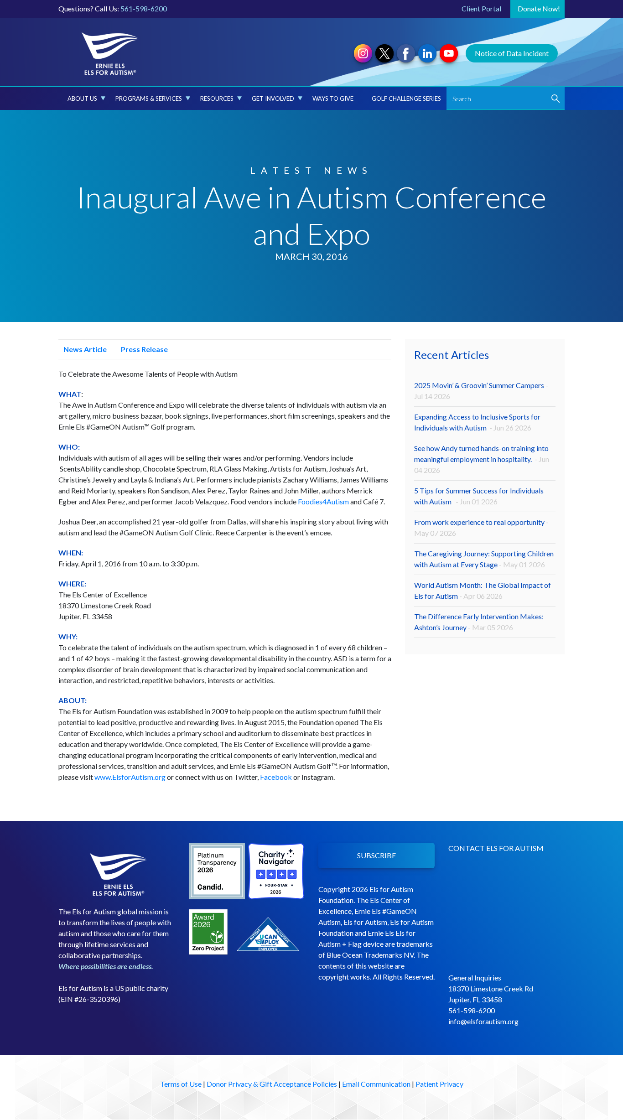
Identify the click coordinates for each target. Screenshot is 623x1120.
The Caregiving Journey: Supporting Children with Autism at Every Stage (484, 559)
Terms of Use (181, 1083)
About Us (82, 98)
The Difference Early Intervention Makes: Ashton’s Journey (479, 622)
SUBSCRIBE (376, 855)
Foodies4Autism (323, 501)
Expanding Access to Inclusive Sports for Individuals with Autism (477, 422)
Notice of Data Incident (512, 53)
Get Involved (273, 98)
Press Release (143, 349)
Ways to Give (332, 98)
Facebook (276, 777)
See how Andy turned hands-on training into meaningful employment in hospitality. (481, 459)
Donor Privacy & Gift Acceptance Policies (272, 1083)
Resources (217, 98)
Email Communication (376, 1083)
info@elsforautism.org (483, 1021)
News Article (84, 349)
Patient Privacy (439, 1083)
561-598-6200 (143, 8)
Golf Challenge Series (406, 98)
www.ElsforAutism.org (130, 777)
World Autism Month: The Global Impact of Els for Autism (482, 590)
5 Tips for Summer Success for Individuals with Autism (479, 496)
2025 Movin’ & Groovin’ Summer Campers (481, 390)
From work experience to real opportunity (481, 527)
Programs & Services (148, 98)
